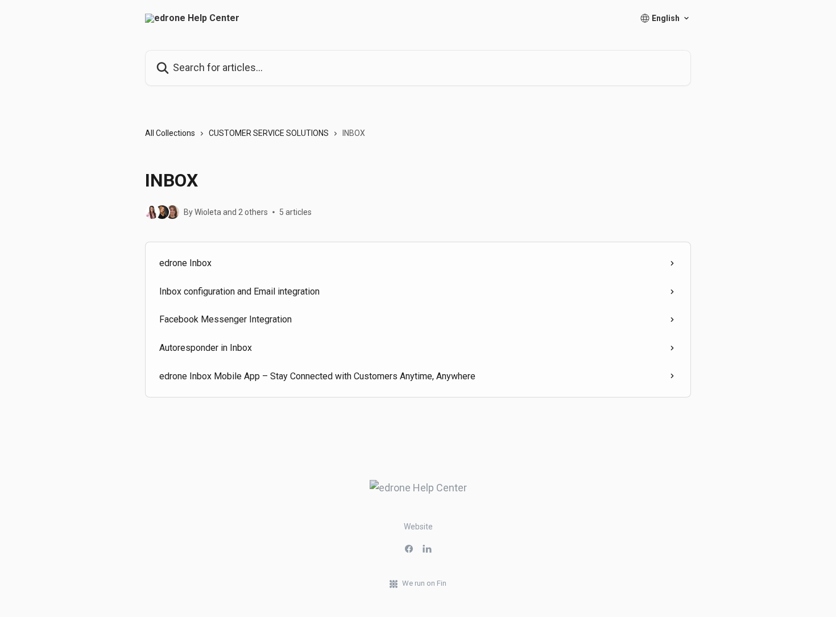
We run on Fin (424, 583)
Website (418, 526)
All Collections (170, 133)
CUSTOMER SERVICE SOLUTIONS (269, 133)
